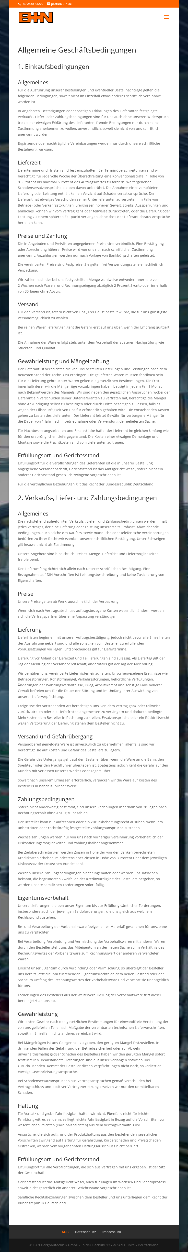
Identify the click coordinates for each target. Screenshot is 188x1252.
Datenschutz (85, 1232)
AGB (65, 1232)
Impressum (111, 1232)
